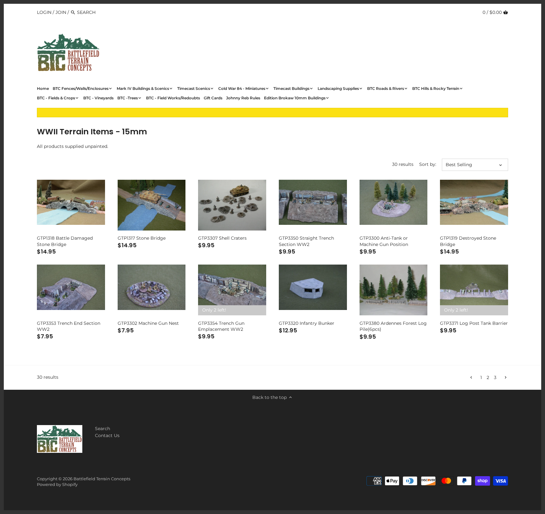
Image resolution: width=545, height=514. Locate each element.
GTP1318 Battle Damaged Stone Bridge (65, 241)
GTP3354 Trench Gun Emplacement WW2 (221, 326)
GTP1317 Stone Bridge (142, 238)
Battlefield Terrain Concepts (101, 478)
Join (61, 12)
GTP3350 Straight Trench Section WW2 (306, 241)
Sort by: (427, 164)
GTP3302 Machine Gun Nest (148, 323)
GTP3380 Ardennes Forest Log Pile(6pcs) (393, 326)
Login (44, 12)
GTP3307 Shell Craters (222, 238)
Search (102, 428)
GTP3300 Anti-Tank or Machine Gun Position (384, 241)
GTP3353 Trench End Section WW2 (68, 326)
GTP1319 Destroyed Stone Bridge (468, 241)
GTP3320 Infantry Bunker (306, 323)
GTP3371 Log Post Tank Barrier (474, 323)
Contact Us (107, 435)
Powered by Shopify (57, 484)
